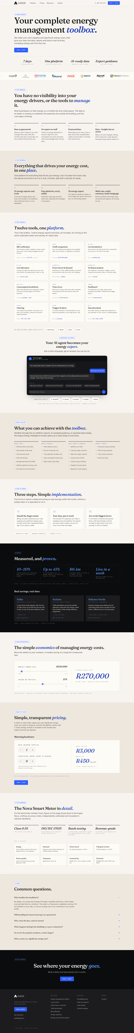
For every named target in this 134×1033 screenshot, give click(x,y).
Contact (59, 3)
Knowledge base (82, 999)
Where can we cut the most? (54, 385)
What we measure (83, 1002)
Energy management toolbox (60, 999)
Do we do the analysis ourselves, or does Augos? (34, 933)
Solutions (33, 3)
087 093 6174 (18, 1015)
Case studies (81, 1005)
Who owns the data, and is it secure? (29, 921)
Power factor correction (58, 1005)
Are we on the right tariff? (73, 385)
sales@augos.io (19, 1018)
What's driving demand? (92, 385)
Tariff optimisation (56, 1008)
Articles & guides (82, 1008)
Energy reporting (56, 1014)
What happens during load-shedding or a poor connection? (38, 927)
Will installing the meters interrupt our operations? (35, 915)
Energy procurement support (60, 1017)
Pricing (42, 3)
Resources (50, 3)
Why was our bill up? (36, 385)
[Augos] (20, 3)
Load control (55, 1002)
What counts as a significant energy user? (31, 939)
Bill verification (55, 1011)
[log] (67, 372)
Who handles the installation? (26, 897)
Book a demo (113, 3)
